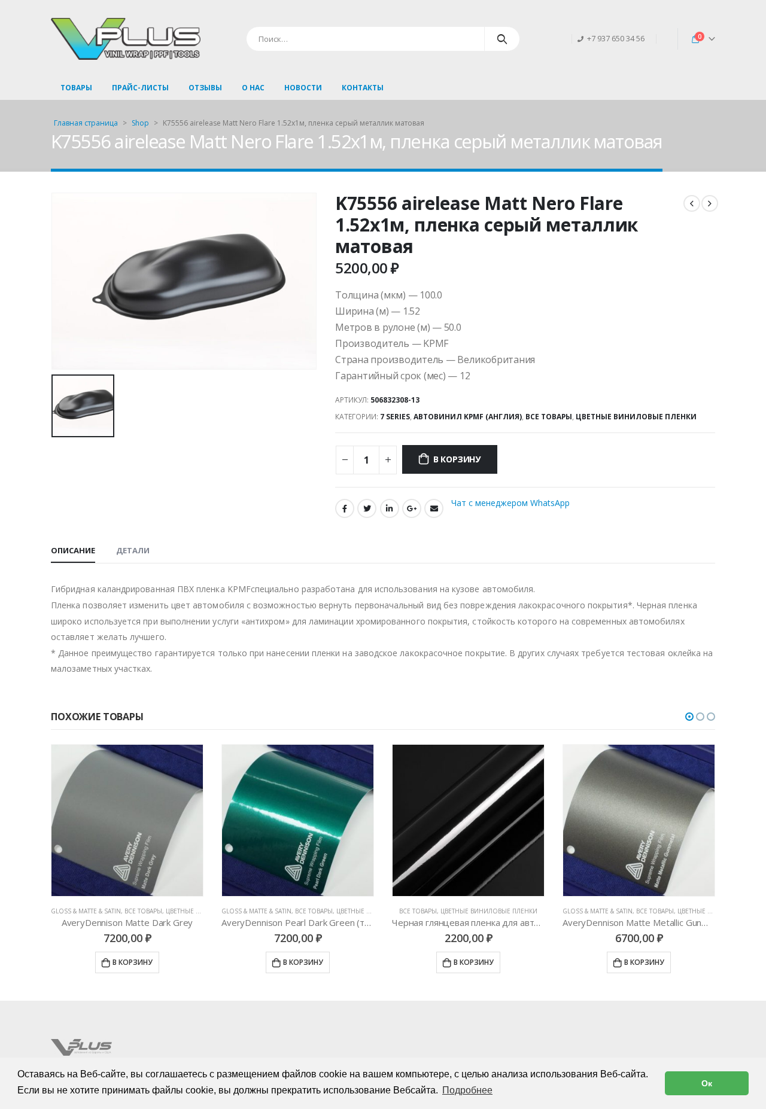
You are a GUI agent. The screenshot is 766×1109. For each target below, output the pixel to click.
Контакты (363, 88)
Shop (140, 123)
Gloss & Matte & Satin (86, 911)
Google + (411, 508)
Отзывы (205, 88)
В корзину (457, 459)
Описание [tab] (73, 550)
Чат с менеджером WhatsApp (510, 502)
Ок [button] (706, 1083)
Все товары (548, 417)
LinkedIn (389, 508)
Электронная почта (433, 508)
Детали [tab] (133, 550)
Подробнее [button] (467, 1090)
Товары (76, 88)
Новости (303, 88)
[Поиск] (502, 39)
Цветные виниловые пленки (636, 417)
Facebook (344, 508)
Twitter (366, 508)
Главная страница (86, 123)
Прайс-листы (140, 88)
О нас (253, 88)
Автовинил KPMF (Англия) (468, 417)
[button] (689, 716)
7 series (395, 417)
